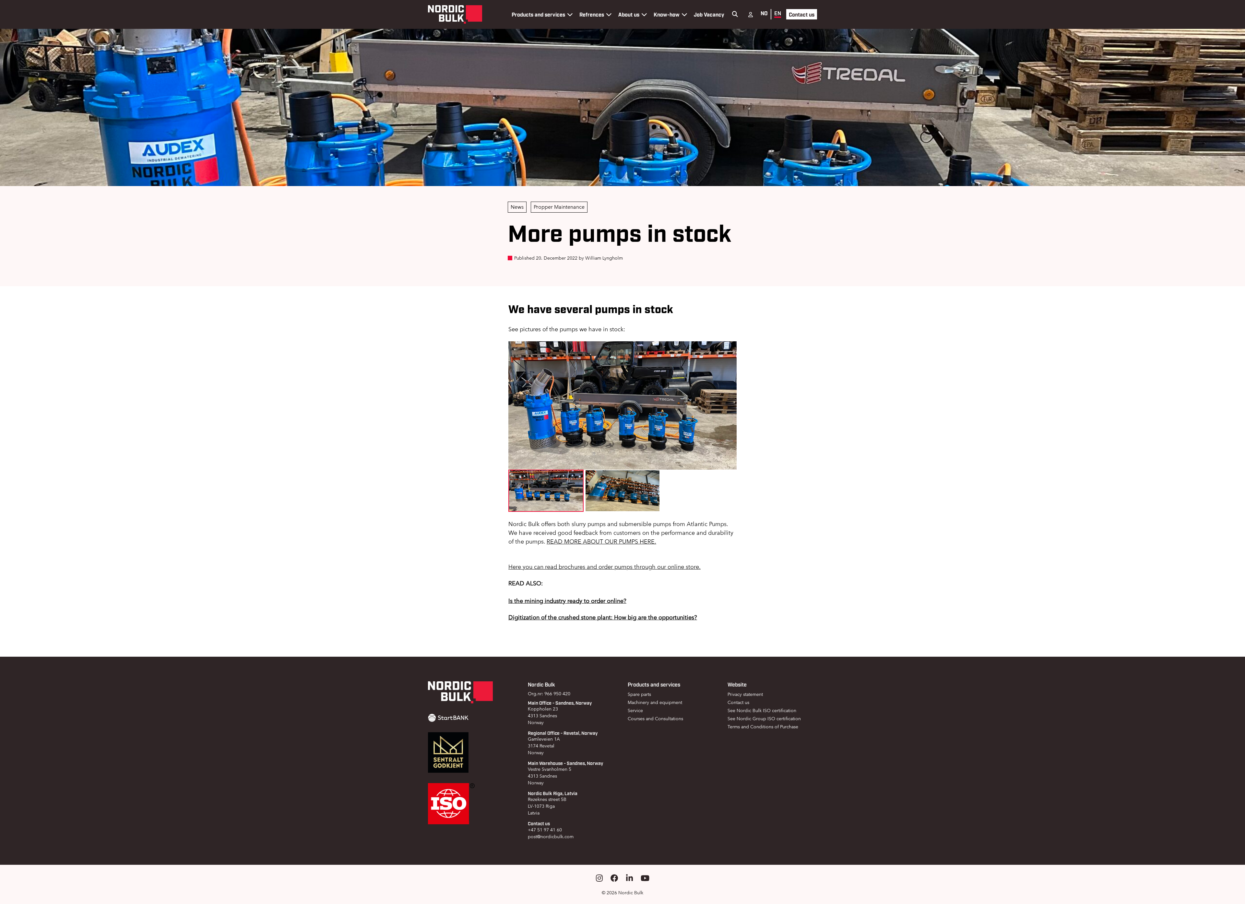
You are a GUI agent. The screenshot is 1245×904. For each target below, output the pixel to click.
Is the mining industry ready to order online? (567, 601)
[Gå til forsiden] (455, 14)
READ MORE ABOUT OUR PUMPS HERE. (601, 541)
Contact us (801, 14)
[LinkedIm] (629, 878)
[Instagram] (599, 878)
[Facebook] (614, 878)
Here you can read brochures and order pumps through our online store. (604, 566)
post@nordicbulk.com (551, 836)
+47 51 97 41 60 (545, 830)
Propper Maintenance (559, 207)
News (517, 207)
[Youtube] (645, 878)
